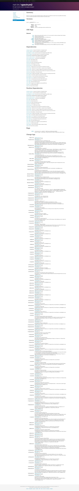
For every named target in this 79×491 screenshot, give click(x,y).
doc (33, 35)
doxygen (30, 54)
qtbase (30, 74)
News (17, 0)
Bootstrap (48, 488)
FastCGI (37, 488)
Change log (15, 20)
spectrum (31, 51)
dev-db (27, 56)
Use (26, 0)
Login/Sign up (33, 0)
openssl (30, 70)
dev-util (27, 76)
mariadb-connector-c (32, 56)
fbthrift (30, 55)
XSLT (39, 488)
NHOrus (36, 169)
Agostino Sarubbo (37, 381)
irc (33, 37)
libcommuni (30, 80)
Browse (20, 0)
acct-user (27, 51)
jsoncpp (30, 65)
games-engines (28, 77)
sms (33, 40)
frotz (33, 36)
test (33, 42)
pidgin (30, 81)
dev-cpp (27, 55)
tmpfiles (30, 124)
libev (30, 66)
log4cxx (30, 69)
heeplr (36, 199)
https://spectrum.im (22, 8)
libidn (30, 78)
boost (30, 100)
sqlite (33, 41)
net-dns (27, 78)
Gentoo (27, 488)
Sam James (36, 195)
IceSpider (51, 488)
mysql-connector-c (31, 58)
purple (33, 39)
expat (30, 62)
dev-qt (27, 74)
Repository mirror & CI (38, 137)
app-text (27, 54)
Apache (34, 488)
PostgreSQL (31, 488)
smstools (33, 52)
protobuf (30, 73)
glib (29, 63)
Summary (14, 12)
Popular (24, 0)
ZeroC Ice (44, 488)
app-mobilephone (29, 52)
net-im (16, 4)
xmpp (33, 44)
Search (29, 0)
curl (30, 84)
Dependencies (15, 16)
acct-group (28, 91)
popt (30, 72)
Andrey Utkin (36, 437)
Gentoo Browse (62, 1)
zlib (29, 85)
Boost (42, 488)
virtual (27, 85)
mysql (33, 38)
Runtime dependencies (16, 17)
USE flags (14, 14)
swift (29, 83)
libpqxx (30, 67)
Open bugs (14, 18)
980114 (33, 131)
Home (14, 0)
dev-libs (27, 62)
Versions (14, 13)
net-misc (27, 84)
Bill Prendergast (37, 139)
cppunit (30, 76)
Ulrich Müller (36, 212)
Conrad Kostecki (37, 160)
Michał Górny (37, 187)
